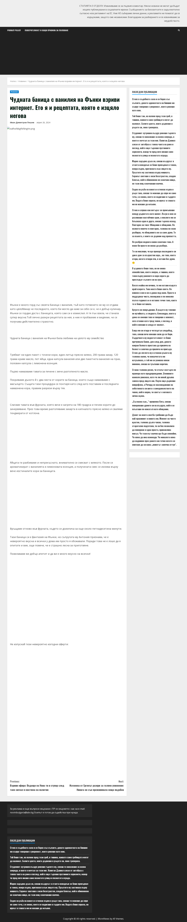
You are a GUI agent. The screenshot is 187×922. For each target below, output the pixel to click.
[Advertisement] (93, 54)
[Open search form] (179, 30)
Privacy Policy (14, 30)
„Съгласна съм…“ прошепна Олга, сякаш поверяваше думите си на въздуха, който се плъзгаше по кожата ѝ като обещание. (153, 405)
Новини (14, 92)
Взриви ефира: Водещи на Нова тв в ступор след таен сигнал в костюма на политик (37, 786)
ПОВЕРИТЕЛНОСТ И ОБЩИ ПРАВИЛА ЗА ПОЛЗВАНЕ (46, 30)
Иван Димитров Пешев (22, 122)
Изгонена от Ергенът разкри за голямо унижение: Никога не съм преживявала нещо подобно (97, 786)
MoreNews (103, 918)
